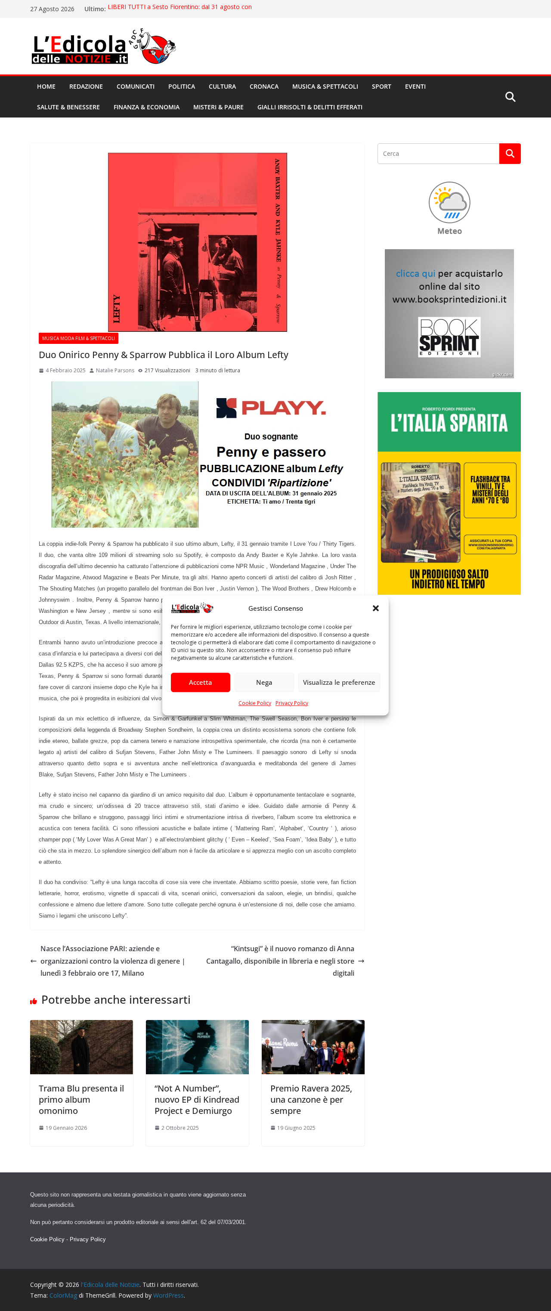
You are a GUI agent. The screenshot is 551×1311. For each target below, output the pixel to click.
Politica (181, 86)
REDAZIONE (86, 86)
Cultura (222, 86)
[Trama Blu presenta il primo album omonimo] (81, 1026)
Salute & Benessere (68, 107)
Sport (381, 86)
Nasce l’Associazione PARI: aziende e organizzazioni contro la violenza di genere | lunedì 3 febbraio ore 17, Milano (113, 961)
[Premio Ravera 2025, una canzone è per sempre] (313, 1026)
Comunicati (136, 86)
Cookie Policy (254, 703)
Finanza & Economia (147, 107)
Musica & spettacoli (325, 86)
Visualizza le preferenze (339, 682)
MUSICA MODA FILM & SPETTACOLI (78, 338)
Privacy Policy (292, 703)
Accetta (200, 682)
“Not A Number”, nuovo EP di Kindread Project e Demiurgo (197, 1099)
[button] (375, 608)
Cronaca (264, 86)
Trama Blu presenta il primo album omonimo (81, 1099)
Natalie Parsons (115, 370)
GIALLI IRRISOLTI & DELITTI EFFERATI (309, 107)
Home (46, 86)
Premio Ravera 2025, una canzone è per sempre (311, 1099)
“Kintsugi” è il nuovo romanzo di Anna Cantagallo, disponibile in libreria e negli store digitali (280, 961)
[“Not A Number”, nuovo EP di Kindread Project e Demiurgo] (197, 1026)
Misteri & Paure (218, 107)
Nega (264, 682)
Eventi (415, 86)
